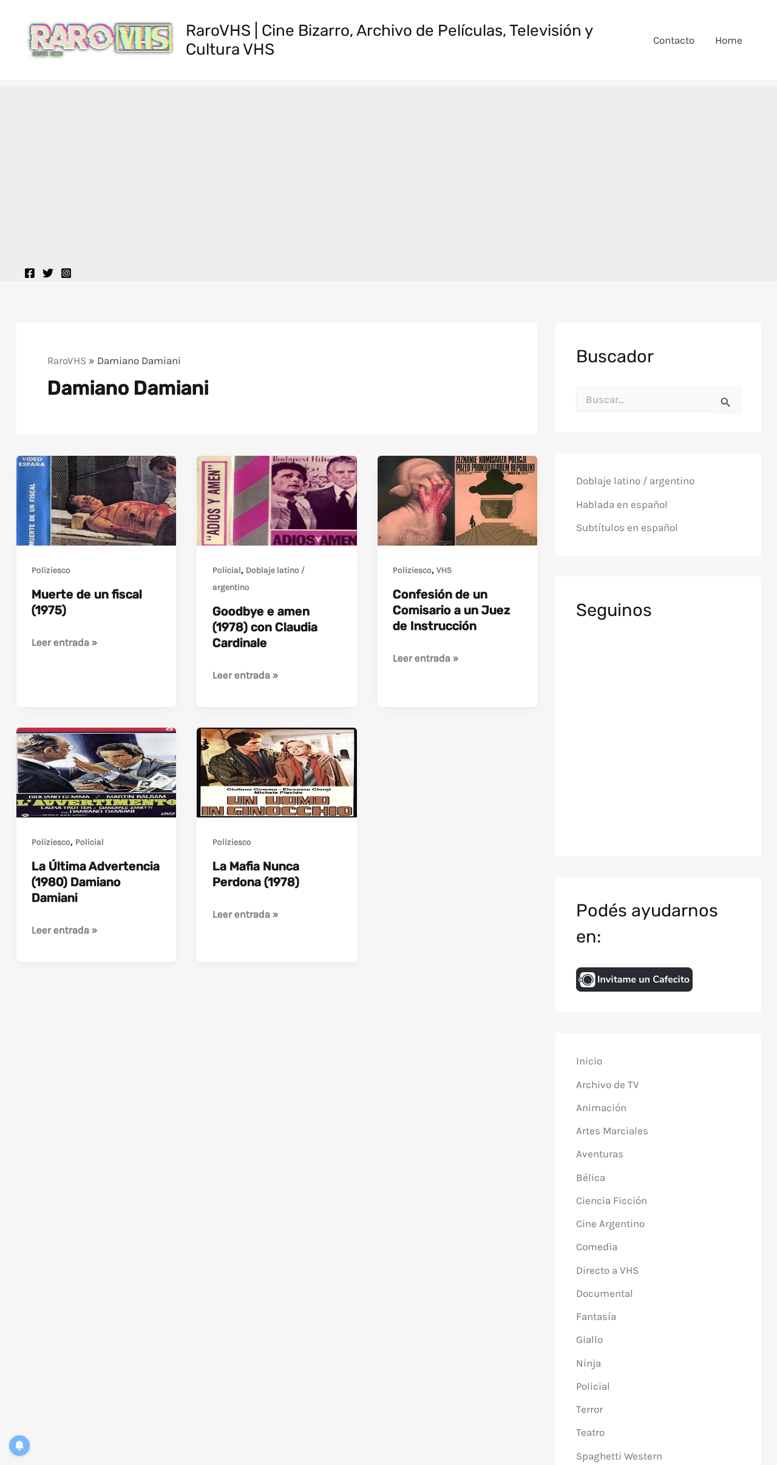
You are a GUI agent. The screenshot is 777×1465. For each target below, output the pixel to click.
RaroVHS (66, 360)
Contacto (673, 40)
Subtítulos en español (627, 527)
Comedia (596, 1246)
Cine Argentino (610, 1223)
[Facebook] (29, 273)
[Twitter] (47, 273)
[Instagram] (66, 273)
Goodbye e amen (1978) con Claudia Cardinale (264, 627)
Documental (604, 1293)
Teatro (590, 1432)
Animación (601, 1107)
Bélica (590, 1177)
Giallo (589, 1339)
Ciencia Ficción (611, 1200)
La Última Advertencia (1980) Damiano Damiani (96, 882)
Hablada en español (622, 504)
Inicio (589, 1061)
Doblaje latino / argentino (635, 481)
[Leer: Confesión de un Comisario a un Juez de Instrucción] (458, 499)
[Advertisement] (388, 172)
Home (728, 40)
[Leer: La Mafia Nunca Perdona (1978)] (277, 771)
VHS (444, 570)
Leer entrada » (65, 643)
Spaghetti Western (619, 1455)
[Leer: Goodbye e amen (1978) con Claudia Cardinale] (277, 499)
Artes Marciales (612, 1131)
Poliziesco (51, 570)
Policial (226, 570)
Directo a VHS (607, 1270)
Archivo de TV (607, 1084)
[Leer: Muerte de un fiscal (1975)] (96, 499)
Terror (589, 1409)
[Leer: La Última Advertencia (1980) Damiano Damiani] (96, 771)
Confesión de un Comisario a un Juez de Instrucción (452, 610)
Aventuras (599, 1154)
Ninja (588, 1362)
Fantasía (596, 1316)
